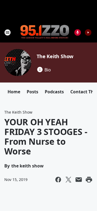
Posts (32, 92)
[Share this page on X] (68, 179)
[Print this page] (89, 179)
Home (14, 92)
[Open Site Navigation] (7, 32)
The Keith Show (55, 56)
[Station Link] (44, 32)
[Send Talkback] (77, 32)
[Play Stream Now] (88, 32)
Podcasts (54, 92)
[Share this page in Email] (78, 179)
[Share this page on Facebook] (58, 179)
